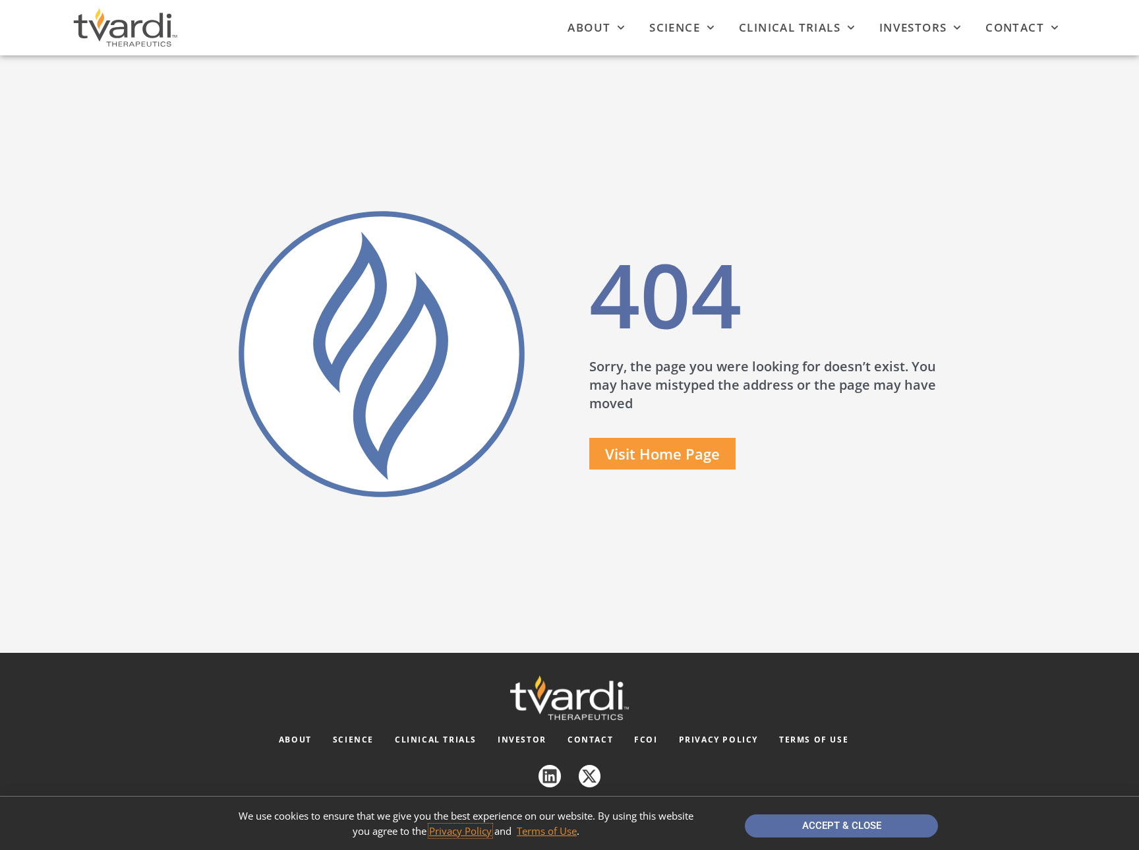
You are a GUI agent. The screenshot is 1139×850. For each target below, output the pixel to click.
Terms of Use (813, 739)
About (589, 27)
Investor (522, 739)
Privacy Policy (718, 739)
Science (674, 27)
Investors (913, 27)
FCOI (645, 739)
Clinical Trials (789, 27)
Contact (1014, 27)
